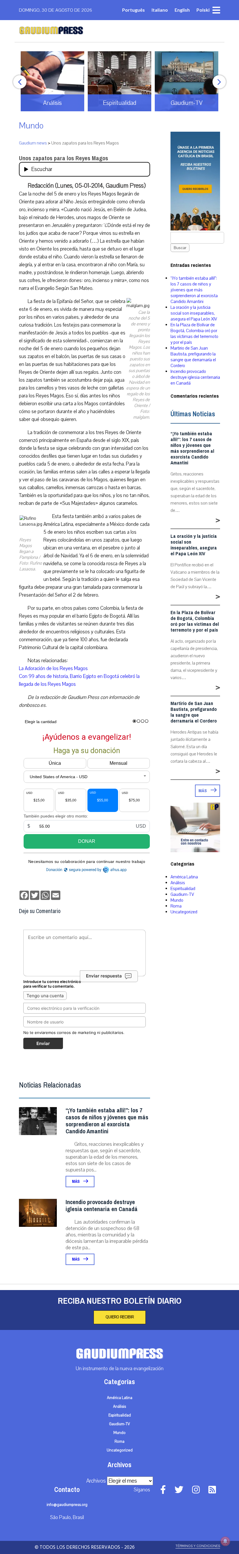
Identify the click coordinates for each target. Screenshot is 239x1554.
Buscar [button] (180, 248)
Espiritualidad (183, 888)
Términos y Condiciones (197, 1546)
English (182, 10)
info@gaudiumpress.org (67, 1504)
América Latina (184, 877)
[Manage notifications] (225, 1541)
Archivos (96, 1481)
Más (76, 1181)
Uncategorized (184, 912)
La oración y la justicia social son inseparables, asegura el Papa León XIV (194, 313)
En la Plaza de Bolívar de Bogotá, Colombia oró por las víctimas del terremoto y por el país (194, 333)
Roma (176, 906)
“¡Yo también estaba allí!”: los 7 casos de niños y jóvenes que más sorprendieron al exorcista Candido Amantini (107, 1121)
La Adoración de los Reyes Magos (53, 668)
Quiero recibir (120, 1317)
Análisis (178, 883)
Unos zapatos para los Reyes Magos (63, 158)
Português (133, 10)
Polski (203, 10)
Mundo (31, 125)
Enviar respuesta (104, 976)
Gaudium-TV (182, 894)
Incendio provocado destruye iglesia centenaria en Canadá (102, 1206)
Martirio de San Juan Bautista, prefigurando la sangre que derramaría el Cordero (193, 357)
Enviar (43, 1043)
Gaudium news (33, 143)
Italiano (160, 10)
